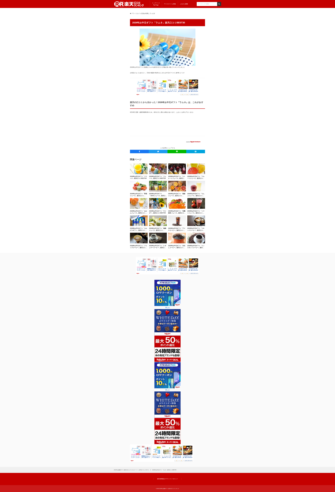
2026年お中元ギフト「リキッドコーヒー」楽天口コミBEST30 (195, 230)
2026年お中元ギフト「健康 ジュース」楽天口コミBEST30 (157, 230)
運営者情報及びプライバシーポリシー (167, 479)
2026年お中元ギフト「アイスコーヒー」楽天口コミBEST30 (176, 230)
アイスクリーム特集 (170, 4)
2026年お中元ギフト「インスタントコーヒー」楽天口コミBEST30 (195, 247)
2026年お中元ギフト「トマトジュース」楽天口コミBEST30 (195, 213)
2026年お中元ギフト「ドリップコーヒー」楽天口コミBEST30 (138, 247)
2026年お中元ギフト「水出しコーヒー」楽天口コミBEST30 (176, 247)
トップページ (156, 4)
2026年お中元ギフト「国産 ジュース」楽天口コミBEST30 (176, 195)
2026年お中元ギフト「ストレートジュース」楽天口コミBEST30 (176, 178)
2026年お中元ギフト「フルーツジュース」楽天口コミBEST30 (195, 178)
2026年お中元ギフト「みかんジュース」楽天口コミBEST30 (138, 213)
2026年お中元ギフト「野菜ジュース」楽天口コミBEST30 (138, 195)
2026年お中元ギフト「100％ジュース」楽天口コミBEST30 (158, 195)
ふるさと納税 (184, 4)
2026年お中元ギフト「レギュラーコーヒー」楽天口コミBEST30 (157, 247)
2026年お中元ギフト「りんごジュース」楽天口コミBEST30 (195, 195)
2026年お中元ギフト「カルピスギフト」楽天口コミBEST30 (138, 230)
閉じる (167, 307)
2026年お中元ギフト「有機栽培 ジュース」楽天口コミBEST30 (176, 213)
